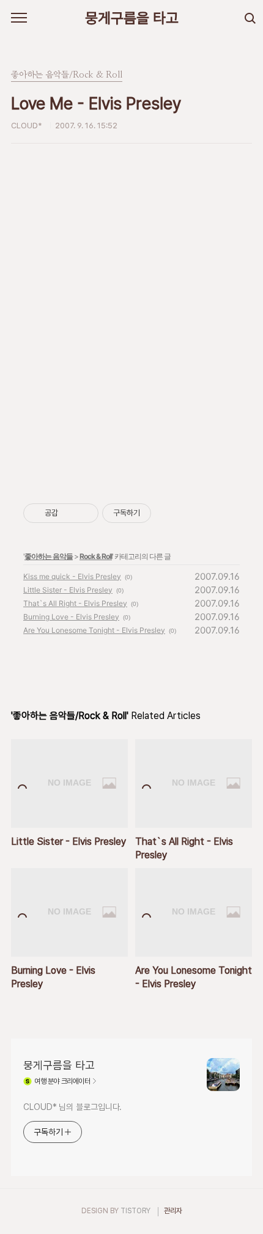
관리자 (173, 1211)
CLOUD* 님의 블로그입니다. (72, 1107)
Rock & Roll (96, 556)
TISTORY (135, 1211)
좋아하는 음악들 (48, 556)
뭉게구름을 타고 (132, 18)
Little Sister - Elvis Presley (68, 589)
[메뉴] (19, 18)
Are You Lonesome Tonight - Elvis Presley (94, 630)
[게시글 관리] (84, 513)
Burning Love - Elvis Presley (71, 616)
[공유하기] (69, 513)
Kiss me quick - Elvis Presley (72, 576)
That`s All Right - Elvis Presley (75, 603)
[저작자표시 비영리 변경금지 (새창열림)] (167, 513)
